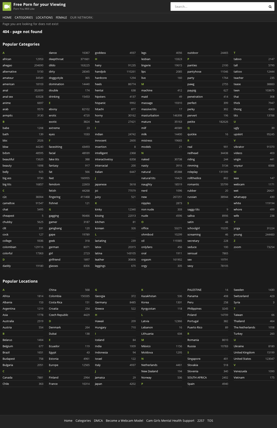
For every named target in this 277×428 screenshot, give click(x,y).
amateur (23, 78)
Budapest (23, 359)
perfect (207, 103)
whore (254, 209)
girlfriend (69, 259)
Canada (23, 377)
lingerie (161, 65)
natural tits (161, 178)
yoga (254, 228)
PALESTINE (207, 290)
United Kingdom (254, 352)
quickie (207, 134)
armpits (23, 115)
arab (23, 109)
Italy (115, 365)
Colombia (69, 296)
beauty (23, 165)
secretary (207, 241)
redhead (207, 153)
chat (23, 209)
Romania (207, 340)
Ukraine (254, 346)
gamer (69, 222)
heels (115, 84)
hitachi (115, 109)
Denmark (69, 327)
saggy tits (207, 209)
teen (254, 90)
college (23, 241)
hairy (115, 65)
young (254, 234)
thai (254, 97)
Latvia (161, 321)
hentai (115, 90)
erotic (69, 115)
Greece (115, 308)
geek (69, 241)
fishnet (69, 203)
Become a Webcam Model (124, 420)
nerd (161, 191)
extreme (69, 128)
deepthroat (69, 59)
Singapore (207, 359)
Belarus (23, 340)
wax (254, 178)
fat (69, 172)
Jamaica (115, 377)
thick (254, 103)
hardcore (115, 78)
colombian (23, 247)
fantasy (69, 165)
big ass (23, 178)
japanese (115, 184)
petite (207, 122)
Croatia (69, 308)
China (69, 290)
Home (7, 17)
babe (23, 128)
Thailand (254, 321)
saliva (207, 216)
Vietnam (254, 377)
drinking (69, 97)
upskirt (254, 134)
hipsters (115, 97)
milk (161, 134)
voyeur (254, 165)
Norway (161, 377)
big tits (23, 184)
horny (115, 115)
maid (161, 97)
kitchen (115, 222)
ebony (69, 109)
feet (69, 178)
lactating (115, 241)
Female (61, 17)
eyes (69, 134)
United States (254, 359)
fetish (69, 191)
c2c (23, 197)
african (23, 59)
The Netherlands (254, 327)
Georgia (115, 296)
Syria (254, 302)
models (161, 147)
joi (115, 191)
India (115, 346)
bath (23, 134)
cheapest (23, 216)
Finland (69, 377)
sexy (207, 266)
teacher (254, 78)
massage (161, 103)
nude (161, 216)
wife (254, 216)
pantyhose (207, 71)
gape (69, 234)
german (69, 247)
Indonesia (115, 352)
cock (23, 234)
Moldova (161, 352)
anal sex (23, 97)
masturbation (161, 115)
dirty (69, 71)
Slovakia (207, 365)
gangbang (69, 228)
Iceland (115, 340)
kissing (115, 216)
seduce (207, 247)
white (254, 203)
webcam (254, 184)
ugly (254, 128)
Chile (23, 384)
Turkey (254, 334)
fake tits (69, 159)
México (161, 346)
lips (161, 71)
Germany (115, 302)
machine (161, 90)
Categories (24, 17)
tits (254, 115)
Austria (23, 327)
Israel (115, 359)
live (161, 78)
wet (254, 191)
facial (69, 153)
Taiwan (254, 315)
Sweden (254, 290)
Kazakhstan (161, 296)
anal (23, 90)
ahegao (23, 65)
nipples (161, 203)
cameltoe (23, 203)
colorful (23, 253)
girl (69, 253)
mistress (161, 140)
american (23, 84)
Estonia (69, 359)
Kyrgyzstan (161, 308)
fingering (69, 197)
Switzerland (254, 296)
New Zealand (161, 371)
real (207, 147)
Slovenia (207, 371)
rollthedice (207, 178)
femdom (69, 184)
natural (161, 172)
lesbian (161, 59)
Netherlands (161, 365)
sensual (207, 253)
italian (115, 172)
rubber (207, 191)
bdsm (23, 153)
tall (254, 65)
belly (23, 172)
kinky (115, 209)
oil (161, 241)
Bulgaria (23, 365)
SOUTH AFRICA (207, 377)
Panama (207, 296)
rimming (207, 165)
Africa (23, 296)
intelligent (115, 153)
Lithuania (161, 334)
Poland (207, 315)
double (69, 90)
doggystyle (69, 78)
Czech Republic (69, 315)
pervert (207, 115)
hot (115, 122)
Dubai (69, 334)
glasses (69, 266)
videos (254, 153)
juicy (115, 197)
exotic (69, 122)
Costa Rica (69, 302)
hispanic (115, 103)
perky (207, 109)
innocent (115, 140)
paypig (207, 90)
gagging (69, 216)
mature (161, 122)
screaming (207, 234)
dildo (69, 65)
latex (115, 247)
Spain (207, 384)
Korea (161, 302)
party (207, 78)
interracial (115, 165)
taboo (254, 59)
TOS (210, 420)
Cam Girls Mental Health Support (170, 420)
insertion (115, 147)
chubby (23, 222)
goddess (115, 53)
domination (69, 84)
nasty (161, 165)
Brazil (23, 352)
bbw (23, 147)
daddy (23, 266)
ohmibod (161, 234)
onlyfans (161, 247)
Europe (69, 365)
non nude (161, 209)
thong (254, 109)
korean (115, 228)
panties (207, 65)
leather (115, 259)
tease (254, 84)
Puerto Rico (207, 327)
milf (161, 128)
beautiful (23, 159)
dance (69, 53)
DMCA (98, 420)
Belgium (23, 346)
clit (23, 228)
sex (207, 259)
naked (161, 159)
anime (23, 103)
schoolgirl (207, 228)
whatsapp (254, 197)
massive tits (161, 109)
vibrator (254, 147)
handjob (115, 71)
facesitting (69, 147)
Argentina (23, 308)
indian (115, 134)
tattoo (254, 71)
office (161, 228)
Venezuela (254, 371)
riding (207, 159)
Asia (23, 315)
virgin (254, 159)
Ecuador (69, 346)
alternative (23, 71)
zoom (254, 247)
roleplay (207, 172)
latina (115, 253)
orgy (161, 266)
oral (161, 253)
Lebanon (161, 327)
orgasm (161, 259)
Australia (23, 321)
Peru (207, 302)
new (161, 197)
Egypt (69, 352)
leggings (115, 266)
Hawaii (115, 321)
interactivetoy (115, 159)
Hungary (115, 327)
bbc (23, 140)
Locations (44, 17)
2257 (200, 420)
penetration (207, 97)
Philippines (207, 308)
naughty (161, 184)
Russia (207, 346)
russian (207, 197)
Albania (23, 302)
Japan (115, 384)
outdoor (207, 53)
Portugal (207, 321)
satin (207, 222)
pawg (207, 84)
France (69, 384)
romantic (207, 184)
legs (161, 53)
